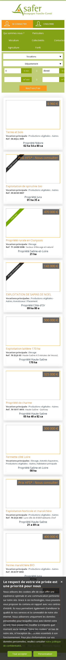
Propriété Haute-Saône (33, 359)
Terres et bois (14, 132)
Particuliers (38, 33)
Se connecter (19, 24)
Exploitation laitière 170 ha (23, 348)
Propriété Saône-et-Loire (33, 251)
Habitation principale (47, 463)
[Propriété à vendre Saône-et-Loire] (33, 439)
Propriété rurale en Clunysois (24, 240)
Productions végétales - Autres (43, 135)
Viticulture (14, 40)
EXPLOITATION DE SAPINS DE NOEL (28, 294)
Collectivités (38, 40)
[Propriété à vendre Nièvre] (33, 114)
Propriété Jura (33, 197)
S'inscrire (48, 24)
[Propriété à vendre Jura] (33, 547)
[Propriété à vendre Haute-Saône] (33, 331)
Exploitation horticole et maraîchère (29, 511)
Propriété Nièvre (33, 143)
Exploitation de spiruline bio (24, 186)
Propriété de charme (19, 402)
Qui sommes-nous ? (13, 33)
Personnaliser (45, 653)
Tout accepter (19, 653)
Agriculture (13, 47)
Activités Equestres (49, 460)
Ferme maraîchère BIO (20, 565)
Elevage (32, 244)
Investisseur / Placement (25, 301)
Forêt (38, 47)
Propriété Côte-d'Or (33, 305)
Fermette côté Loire (18, 457)
